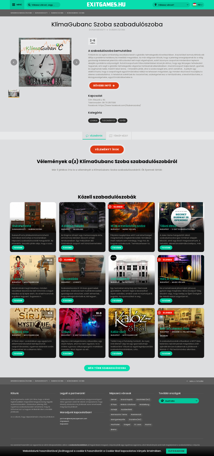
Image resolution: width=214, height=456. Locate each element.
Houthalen (115, 424)
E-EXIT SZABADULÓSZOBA (183, 229)
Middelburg (144, 404)
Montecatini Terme (119, 414)
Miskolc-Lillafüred (128, 404)
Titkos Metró (168, 225)
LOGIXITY (77, 282)
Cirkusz (66, 331)
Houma (148, 424)
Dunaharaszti (41, 13)
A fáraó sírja (20, 331)
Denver (114, 399)
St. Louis (137, 424)
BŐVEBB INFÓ (102, 85)
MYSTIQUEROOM (31, 282)
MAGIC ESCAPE (129, 229)
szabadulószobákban (78, 445)
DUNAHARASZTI (97, 29)
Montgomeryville (118, 419)
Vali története (120, 278)
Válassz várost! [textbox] (166, 5)
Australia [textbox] (170, 401)
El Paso (114, 404)
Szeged (127, 424)
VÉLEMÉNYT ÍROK (107, 149)
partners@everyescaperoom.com (73, 418)
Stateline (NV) (135, 419)
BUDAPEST (65, 229)
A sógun (17, 278)
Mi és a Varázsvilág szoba (128, 225)
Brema (113, 429)
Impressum (64, 421)
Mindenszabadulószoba (21, 13)
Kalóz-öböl (118, 331)
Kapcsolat (64, 424)
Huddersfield (126, 409)
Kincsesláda (69, 278)
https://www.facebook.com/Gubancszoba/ (119, 105)
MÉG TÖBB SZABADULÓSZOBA (107, 368)
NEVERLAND (78, 229)
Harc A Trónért (169, 278)
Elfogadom (176, 451)
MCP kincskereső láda (174, 328)
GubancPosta (21, 225)
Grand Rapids (126, 399)
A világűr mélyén (72, 225)
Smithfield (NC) (143, 399)
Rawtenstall (136, 414)
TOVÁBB (18, 247)
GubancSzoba (57, 13)
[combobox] (171, 4)
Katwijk (114, 409)
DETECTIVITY (128, 282)
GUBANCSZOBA (117, 29)
